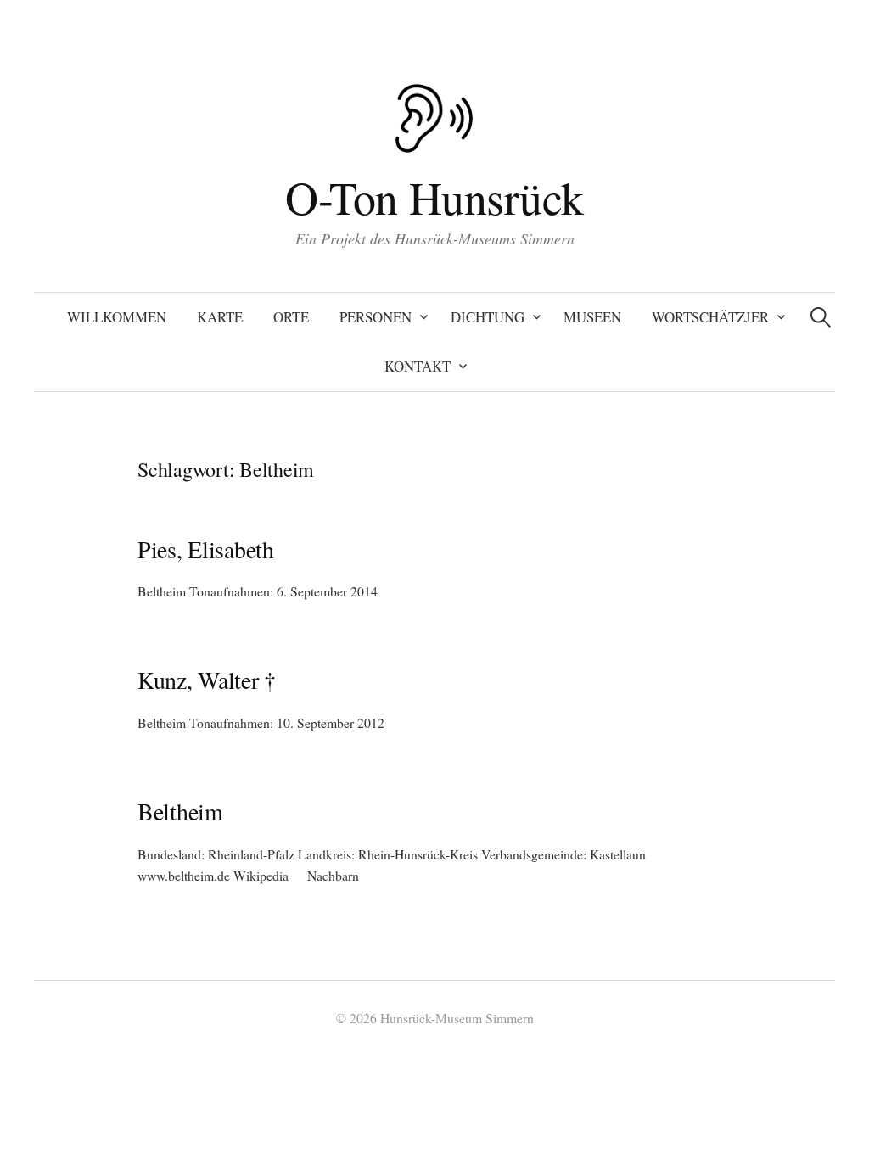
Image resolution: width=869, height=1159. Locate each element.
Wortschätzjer (710, 317)
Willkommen (116, 317)
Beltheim (180, 811)
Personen (375, 317)
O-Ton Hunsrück (434, 196)
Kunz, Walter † (206, 679)
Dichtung (487, 317)
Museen (592, 317)
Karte (220, 317)
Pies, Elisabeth (205, 549)
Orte (291, 317)
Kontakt (417, 366)
